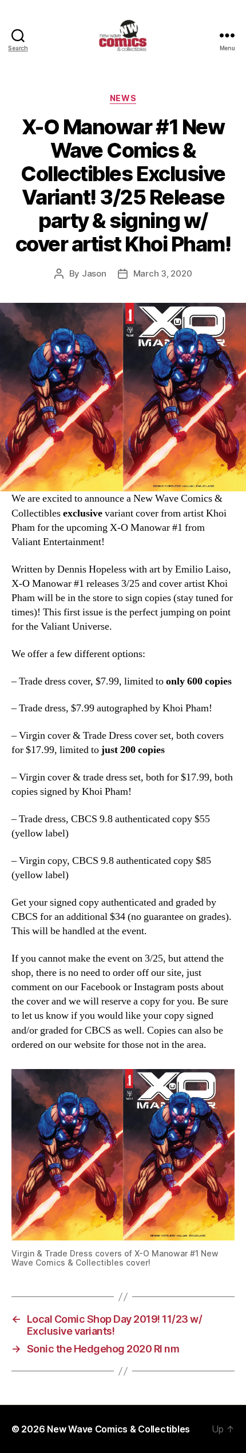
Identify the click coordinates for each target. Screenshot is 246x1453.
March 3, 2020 (162, 273)
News (123, 98)
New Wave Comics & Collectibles (118, 1429)
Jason (94, 273)
